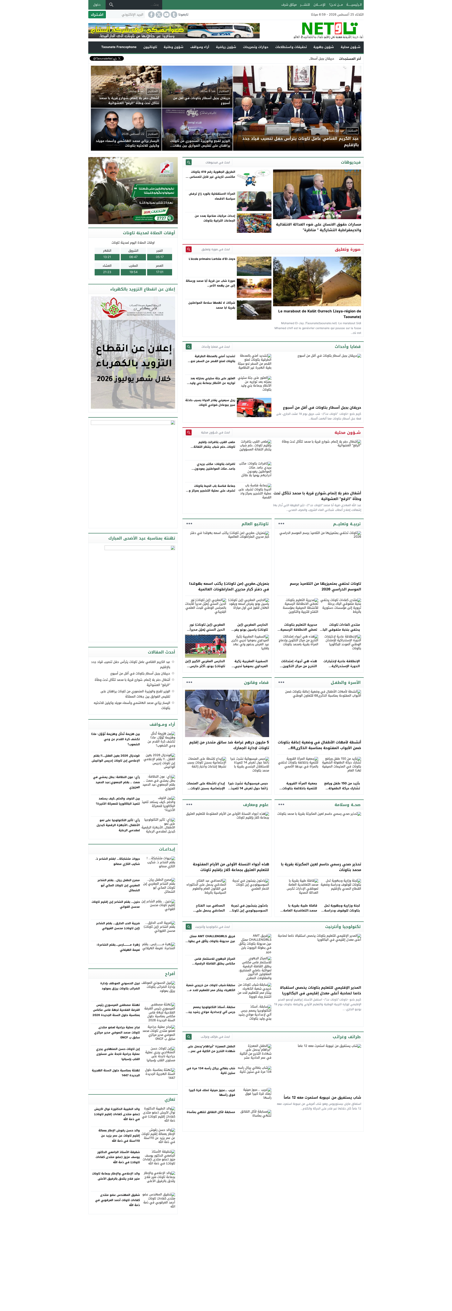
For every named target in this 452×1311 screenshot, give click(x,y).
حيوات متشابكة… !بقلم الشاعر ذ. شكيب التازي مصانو (117, 861)
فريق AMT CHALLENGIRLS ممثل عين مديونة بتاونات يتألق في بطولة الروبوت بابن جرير (210, 941)
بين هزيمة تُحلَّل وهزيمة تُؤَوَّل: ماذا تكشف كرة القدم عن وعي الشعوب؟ (115, 739)
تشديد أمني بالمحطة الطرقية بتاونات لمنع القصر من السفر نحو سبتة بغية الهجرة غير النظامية (213, 361)
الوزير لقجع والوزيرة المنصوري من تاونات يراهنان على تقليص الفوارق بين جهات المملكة (135, 693)
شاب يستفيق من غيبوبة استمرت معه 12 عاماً (322, 1097)
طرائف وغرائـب (347, 1037)
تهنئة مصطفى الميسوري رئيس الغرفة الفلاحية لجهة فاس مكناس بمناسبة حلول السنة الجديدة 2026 (116, 1010)
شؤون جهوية (323, 47)
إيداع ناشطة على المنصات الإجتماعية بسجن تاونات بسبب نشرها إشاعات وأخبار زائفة (205, 790)
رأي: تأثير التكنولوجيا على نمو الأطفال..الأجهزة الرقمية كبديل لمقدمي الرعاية (118, 825)
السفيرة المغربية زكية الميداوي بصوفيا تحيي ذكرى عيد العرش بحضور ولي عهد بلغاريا (250, 668)
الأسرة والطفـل (346, 682)
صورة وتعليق (348, 249)
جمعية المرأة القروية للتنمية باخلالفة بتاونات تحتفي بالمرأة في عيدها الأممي (299, 790)
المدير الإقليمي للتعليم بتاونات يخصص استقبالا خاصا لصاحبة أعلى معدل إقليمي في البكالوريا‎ (320, 990)
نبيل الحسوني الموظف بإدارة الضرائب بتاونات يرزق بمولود (120, 986)
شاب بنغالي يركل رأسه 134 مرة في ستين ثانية (210, 1071)
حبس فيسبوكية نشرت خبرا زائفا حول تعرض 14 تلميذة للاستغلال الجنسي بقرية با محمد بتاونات (248, 790)
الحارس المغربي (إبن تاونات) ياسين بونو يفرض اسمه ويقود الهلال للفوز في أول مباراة (249, 632)
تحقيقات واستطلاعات (291, 47)
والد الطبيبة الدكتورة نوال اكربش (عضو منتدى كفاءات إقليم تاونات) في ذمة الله (117, 1114)
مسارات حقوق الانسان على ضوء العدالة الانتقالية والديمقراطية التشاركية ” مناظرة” (318, 227)
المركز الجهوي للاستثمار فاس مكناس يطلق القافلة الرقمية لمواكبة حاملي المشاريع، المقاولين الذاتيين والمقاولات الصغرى (211, 966)
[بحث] (111, 5)
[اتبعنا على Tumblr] (173, 14)
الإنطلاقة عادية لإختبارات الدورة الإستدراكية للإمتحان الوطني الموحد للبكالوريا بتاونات (341, 668)
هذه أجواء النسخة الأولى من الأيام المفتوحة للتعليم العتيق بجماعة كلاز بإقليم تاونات (231, 867)
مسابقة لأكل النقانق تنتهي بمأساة (211, 1112)
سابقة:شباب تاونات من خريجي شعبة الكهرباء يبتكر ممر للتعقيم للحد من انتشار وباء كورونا (210, 990)
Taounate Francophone (119, 47)
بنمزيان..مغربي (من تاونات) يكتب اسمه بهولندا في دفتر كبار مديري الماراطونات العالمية (229, 586)
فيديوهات (351, 162)
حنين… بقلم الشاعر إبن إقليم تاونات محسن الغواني (116, 904)
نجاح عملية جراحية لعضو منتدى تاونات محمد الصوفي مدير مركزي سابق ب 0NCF (117, 1032)
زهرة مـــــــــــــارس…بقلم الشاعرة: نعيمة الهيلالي (118, 947)
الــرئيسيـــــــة (354, 5)
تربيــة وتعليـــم (347, 524)
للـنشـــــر (305, 5)
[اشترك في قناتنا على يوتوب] (166, 14)
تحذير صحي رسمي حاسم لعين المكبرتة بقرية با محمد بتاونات (321, 867)
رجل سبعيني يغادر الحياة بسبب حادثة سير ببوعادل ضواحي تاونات (210, 402)
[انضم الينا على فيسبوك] (151, 14)
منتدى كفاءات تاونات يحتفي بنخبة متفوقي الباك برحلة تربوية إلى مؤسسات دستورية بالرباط (340, 632)
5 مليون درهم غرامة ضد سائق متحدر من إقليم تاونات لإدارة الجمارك (229, 745)
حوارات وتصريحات (255, 47)
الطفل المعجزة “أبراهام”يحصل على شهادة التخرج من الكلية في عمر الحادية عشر (211, 1051)
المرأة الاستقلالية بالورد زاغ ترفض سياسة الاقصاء (212, 196)
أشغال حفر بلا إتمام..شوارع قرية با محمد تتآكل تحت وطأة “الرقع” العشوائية (317, 496)
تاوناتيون (150, 47)
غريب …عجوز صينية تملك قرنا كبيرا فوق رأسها (212, 1092)
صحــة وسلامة (348, 804)
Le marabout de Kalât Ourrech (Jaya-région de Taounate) (319, 314)
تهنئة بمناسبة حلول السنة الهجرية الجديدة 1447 (116, 1073)
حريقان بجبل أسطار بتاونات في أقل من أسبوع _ (303, 58)
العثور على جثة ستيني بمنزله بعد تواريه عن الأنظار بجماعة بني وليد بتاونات (212, 383)
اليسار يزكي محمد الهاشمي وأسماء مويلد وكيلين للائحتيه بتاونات (132, 705)
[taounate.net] (312, 30)
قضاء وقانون (256, 682)
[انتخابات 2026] (133, 191)
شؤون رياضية (226, 47)
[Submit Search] (189, 162)
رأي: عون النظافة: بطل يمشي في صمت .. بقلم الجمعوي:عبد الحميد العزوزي (116, 782)
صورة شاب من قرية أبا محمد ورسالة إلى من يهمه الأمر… (210, 283)
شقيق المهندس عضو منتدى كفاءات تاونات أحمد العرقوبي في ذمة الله (117, 1200)
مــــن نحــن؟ (336, 5)
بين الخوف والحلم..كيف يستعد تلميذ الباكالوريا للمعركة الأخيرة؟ (118, 801)
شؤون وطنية (173, 47)
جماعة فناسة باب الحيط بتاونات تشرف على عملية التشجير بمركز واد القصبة (210, 490)
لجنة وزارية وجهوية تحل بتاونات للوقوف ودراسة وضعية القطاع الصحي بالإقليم (342, 913)
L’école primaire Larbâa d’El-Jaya (212, 259)
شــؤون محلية (350, 47)
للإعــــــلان (319, 5)
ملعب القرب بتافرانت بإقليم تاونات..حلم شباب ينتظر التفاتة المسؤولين (214, 447)
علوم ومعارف (256, 804)
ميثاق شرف (289, 5)
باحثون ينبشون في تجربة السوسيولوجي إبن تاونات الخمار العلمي (249, 910)
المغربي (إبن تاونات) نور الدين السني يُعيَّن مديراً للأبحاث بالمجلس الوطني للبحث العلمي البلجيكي (206, 632)
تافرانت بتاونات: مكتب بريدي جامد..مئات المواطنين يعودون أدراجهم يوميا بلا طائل (214, 468)
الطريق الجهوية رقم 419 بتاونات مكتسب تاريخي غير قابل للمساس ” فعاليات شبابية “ (211, 176)
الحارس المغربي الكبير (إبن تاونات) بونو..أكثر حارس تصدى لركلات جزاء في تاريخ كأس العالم (205, 668)
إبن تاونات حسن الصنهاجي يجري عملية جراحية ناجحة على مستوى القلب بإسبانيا (118, 1054)
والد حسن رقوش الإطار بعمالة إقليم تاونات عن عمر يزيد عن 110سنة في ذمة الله (119, 1135)
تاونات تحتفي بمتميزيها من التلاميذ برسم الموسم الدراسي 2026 (325, 586)
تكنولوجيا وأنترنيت (343, 926)
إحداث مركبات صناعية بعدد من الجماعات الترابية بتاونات (215, 218)
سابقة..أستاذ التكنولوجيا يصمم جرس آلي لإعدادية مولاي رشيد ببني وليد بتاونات (210, 1011)
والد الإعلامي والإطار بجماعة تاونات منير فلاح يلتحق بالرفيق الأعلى (116, 1176)
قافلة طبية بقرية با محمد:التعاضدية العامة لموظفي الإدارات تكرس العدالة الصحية (299, 913)
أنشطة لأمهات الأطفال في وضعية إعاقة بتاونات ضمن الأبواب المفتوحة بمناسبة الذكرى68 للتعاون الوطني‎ (319, 748)
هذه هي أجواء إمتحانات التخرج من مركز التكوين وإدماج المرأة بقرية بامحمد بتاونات (297, 668)
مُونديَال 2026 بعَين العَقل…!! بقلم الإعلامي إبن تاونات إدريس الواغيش (116, 758)
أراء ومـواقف (199, 47)
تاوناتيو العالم (255, 524)
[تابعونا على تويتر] (158, 14)
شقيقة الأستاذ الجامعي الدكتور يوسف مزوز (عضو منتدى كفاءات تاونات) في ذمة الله (118, 1157)
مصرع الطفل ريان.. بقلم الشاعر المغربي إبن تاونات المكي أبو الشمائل (118, 885)
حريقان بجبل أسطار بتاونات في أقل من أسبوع (322, 407)
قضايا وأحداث (348, 346)
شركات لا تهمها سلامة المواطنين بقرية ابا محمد (211, 305)
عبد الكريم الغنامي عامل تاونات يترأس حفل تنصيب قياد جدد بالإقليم (130, 664)
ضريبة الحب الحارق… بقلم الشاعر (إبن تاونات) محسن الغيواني (118, 926)
